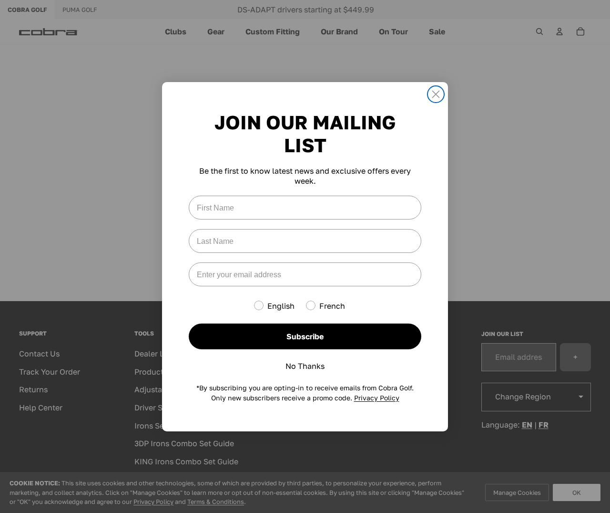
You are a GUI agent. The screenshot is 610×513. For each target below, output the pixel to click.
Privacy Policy (376, 398)
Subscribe (305, 336)
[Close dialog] (435, 94)
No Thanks (305, 366)
